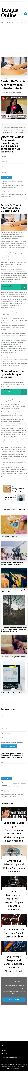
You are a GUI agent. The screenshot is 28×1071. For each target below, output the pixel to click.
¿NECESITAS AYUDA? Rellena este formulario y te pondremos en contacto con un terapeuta (14, 128)
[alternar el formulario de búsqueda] (14, 3)
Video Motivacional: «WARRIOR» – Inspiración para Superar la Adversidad (14, 900)
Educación (14, 820)
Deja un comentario (16, 92)
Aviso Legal (16, 181)
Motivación (14, 888)
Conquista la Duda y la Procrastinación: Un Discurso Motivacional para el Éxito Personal (14, 831)
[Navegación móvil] (25, 13)
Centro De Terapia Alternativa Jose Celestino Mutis (13, 130)
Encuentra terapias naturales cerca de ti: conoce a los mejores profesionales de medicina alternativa (14, 629)
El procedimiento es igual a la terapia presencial (13, 132)
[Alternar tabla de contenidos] (24, 125)
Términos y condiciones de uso (9, 1057)
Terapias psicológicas (7, 78)
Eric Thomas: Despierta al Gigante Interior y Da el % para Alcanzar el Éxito (14, 964)
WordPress (19, 1068)
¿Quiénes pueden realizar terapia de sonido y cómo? (13, 590)
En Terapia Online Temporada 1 (11, 693)
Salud (14, 858)
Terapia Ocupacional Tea (9, 537)
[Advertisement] (14, 40)
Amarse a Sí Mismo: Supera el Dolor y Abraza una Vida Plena (14, 866)
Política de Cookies (6, 1054)
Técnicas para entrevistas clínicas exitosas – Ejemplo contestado (12, 563)
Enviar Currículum (14, 999)
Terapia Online (10, 12)
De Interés (4, 1050)
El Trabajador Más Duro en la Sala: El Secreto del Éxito (14, 933)
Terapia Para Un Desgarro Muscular (13, 657)
